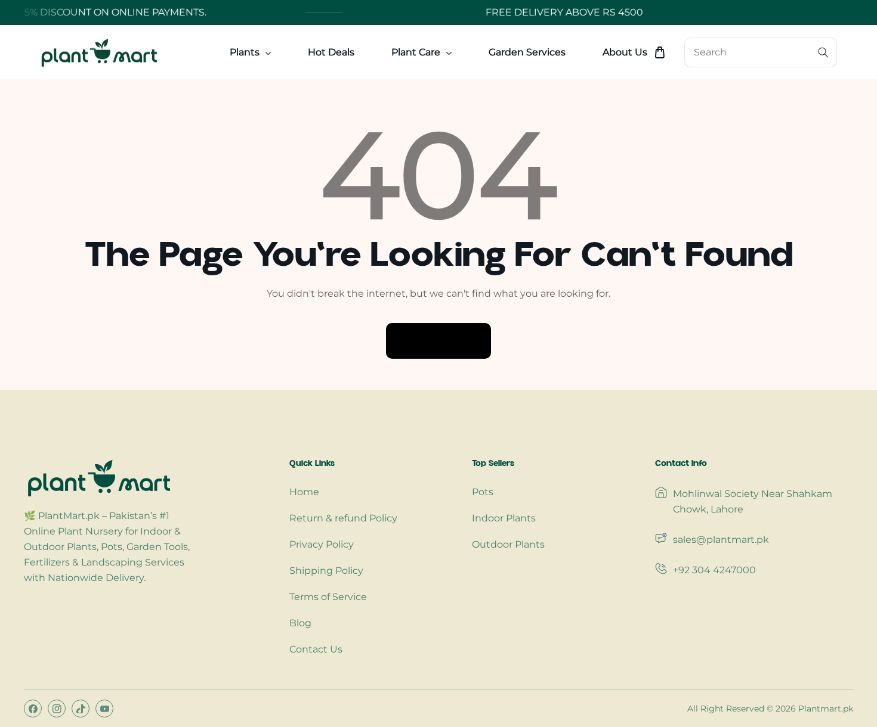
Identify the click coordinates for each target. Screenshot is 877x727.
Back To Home (438, 340)
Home (304, 492)
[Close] (111, 653)
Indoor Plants (504, 518)
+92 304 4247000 (714, 570)
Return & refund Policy (343, 518)
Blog (300, 623)
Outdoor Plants (508, 544)
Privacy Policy (321, 544)
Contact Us (315, 649)
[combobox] (760, 52)
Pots (482, 492)
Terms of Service (328, 596)
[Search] (823, 52)
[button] (660, 52)
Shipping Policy (326, 570)
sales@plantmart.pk (721, 539)
